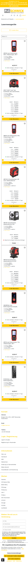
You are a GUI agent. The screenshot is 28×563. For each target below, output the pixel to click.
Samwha (3, 479)
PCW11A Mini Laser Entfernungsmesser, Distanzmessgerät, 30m (9, 380)
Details (14, 243)
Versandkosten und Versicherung (9, 469)
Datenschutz (4, 462)
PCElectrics (4, 490)
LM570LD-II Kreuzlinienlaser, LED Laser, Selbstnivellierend (11, 180)
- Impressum (9, 561)
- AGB (13, 561)
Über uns (3, 454)
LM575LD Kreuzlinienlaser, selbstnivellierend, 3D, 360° (9, 260)
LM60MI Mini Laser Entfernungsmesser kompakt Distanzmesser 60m (10, 306)
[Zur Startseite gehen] (14, 11)
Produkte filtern (15, 30)
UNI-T (2, 492)
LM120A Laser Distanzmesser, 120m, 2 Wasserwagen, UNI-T (10, 54)
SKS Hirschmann (5, 497)
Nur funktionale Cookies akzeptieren (14, 556)
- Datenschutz (19, 561)
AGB (2, 459)
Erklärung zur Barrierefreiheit (8, 464)
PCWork (3, 495)
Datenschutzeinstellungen (14, 553)
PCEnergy (3, 487)
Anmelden (14, 538)
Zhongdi (3, 502)
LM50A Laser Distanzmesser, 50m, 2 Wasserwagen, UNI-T (11, 136)
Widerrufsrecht (5, 467)
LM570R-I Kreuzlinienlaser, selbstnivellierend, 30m (9, 223)
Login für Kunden (5, 439)
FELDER (3, 505)
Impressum (4, 456)
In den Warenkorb (14, 73)
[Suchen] (11, 15)
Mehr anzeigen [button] (7, 60)
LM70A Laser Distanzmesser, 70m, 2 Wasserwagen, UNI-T (11, 343)
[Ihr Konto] (17, 15)
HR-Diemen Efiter (5, 482)
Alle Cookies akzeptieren (14, 558)
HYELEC (3, 500)
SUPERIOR (4, 508)
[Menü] (2, 15)
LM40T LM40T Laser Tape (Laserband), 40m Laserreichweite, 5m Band (11, 91)
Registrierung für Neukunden (8, 442)
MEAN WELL (4, 484)
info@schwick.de (5, 425)
